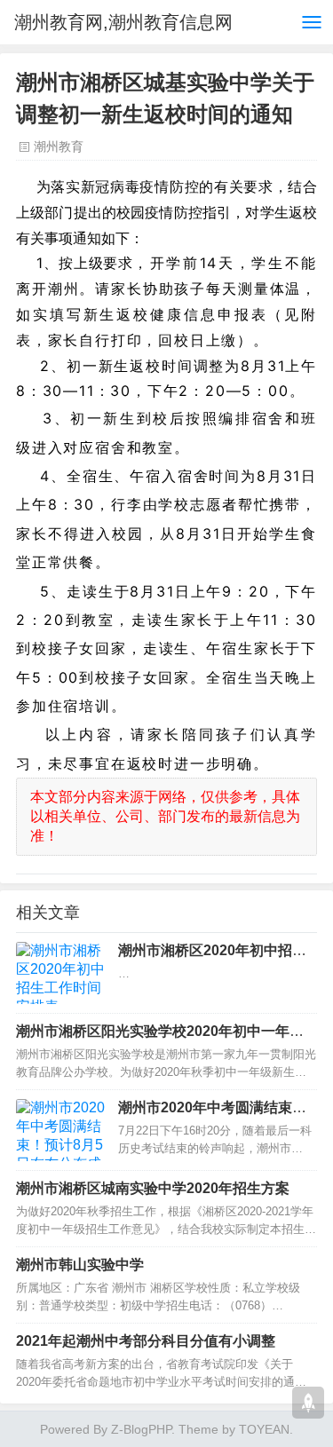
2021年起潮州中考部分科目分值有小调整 (145, 1340)
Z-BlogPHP (141, 1429)
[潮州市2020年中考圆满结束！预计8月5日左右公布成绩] (60, 1130)
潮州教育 (58, 146)
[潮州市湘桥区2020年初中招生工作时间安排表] (60, 973)
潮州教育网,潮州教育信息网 (123, 22)
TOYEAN (264, 1429)
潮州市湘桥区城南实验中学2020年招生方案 (152, 1188)
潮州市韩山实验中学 (80, 1264)
